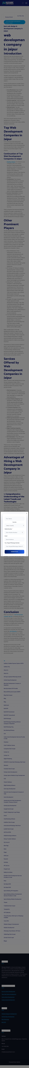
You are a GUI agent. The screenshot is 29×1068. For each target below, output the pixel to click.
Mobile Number (8, 529)
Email (6, 536)
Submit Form (14, 552)
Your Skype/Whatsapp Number (12, 543)
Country (14, 522)
